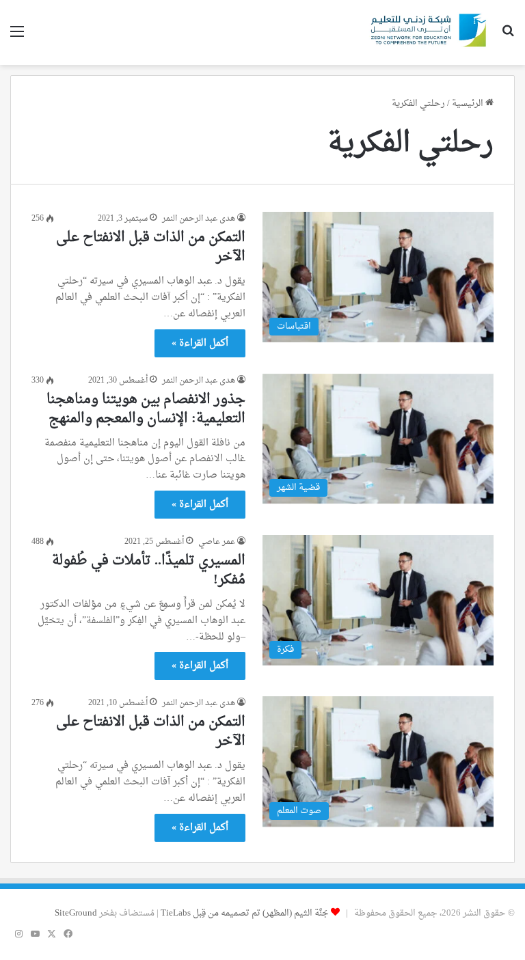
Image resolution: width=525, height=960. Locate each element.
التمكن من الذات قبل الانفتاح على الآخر (150, 247)
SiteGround (76, 913)
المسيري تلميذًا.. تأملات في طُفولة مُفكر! (148, 570)
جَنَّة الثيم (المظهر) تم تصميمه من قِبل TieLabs (245, 913)
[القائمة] (17, 37)
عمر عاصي (216, 541)
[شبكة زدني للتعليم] (426, 32)
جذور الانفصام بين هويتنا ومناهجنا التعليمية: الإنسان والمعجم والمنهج (145, 409)
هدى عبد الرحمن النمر (198, 218)
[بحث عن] (508, 37)
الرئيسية (468, 103)
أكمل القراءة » (200, 343)
